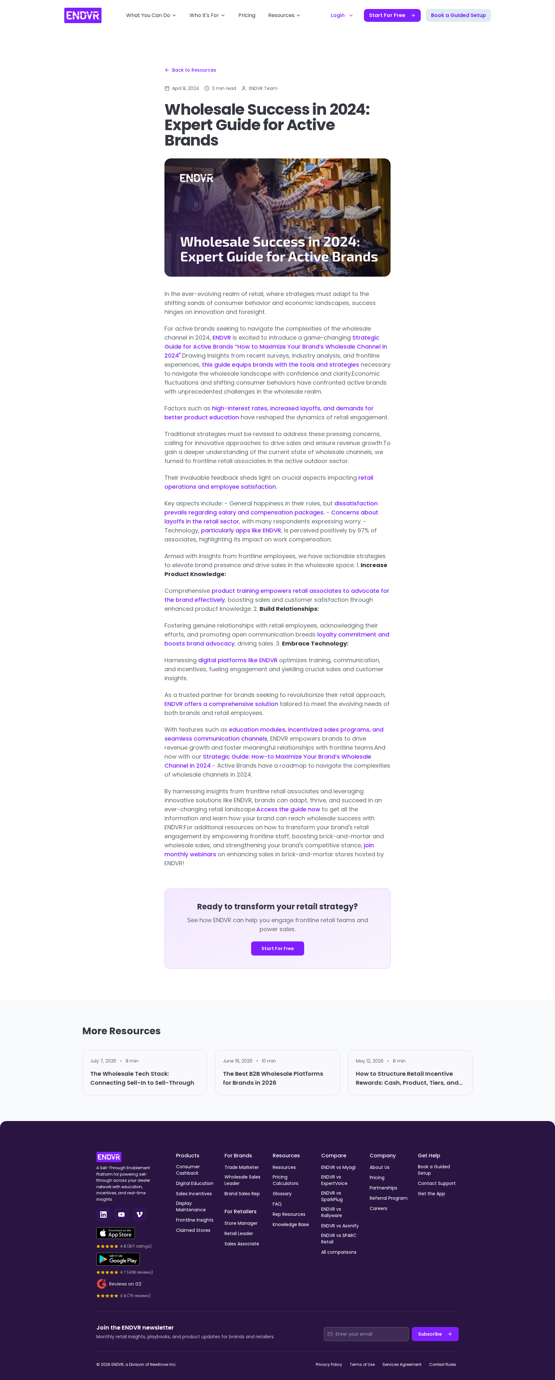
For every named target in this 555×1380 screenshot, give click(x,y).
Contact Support (437, 1183)
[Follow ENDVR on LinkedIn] (103, 1214)
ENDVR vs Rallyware (331, 1212)
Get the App (431, 1193)
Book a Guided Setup (458, 15)
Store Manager (241, 1223)
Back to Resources (194, 70)
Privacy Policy (329, 1364)
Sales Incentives (194, 1193)
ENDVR (222, 338)
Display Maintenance (191, 1206)
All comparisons (339, 1252)
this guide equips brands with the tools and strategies (280, 365)
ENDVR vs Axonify (340, 1226)
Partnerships (383, 1188)
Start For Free (387, 15)
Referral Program (389, 1198)
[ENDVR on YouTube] (121, 1214)
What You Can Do (148, 15)
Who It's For (204, 15)
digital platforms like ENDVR (238, 660)
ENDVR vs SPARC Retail (339, 1238)
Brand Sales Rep (242, 1193)
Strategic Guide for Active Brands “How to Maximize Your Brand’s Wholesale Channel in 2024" (275, 347)
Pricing (246, 15)
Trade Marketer (242, 1167)
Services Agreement (402, 1364)
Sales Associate (242, 1244)
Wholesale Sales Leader (242, 1180)
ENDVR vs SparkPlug (332, 1196)
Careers (378, 1208)
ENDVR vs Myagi (338, 1167)
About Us (380, 1167)
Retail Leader (239, 1233)
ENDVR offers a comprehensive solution (221, 704)
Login (338, 15)
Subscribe (430, 1334)
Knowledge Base (291, 1224)
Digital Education (195, 1183)
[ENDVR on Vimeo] (139, 1214)
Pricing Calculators (285, 1180)
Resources (281, 15)
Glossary (282, 1193)
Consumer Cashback (188, 1169)
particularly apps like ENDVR (241, 530)
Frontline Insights (195, 1220)
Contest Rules (442, 1364)
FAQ (277, 1204)
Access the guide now (288, 809)
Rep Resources (289, 1214)
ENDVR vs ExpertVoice (334, 1180)
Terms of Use (362, 1364)
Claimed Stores (193, 1230)
